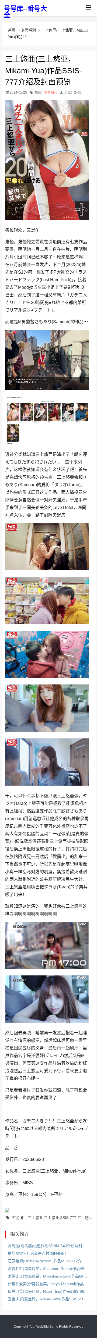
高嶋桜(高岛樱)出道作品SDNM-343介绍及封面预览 (50, 1246)
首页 (11, 30)
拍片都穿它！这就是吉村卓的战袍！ (38, 1253)
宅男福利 (28, 30)
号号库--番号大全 (25, 12)
